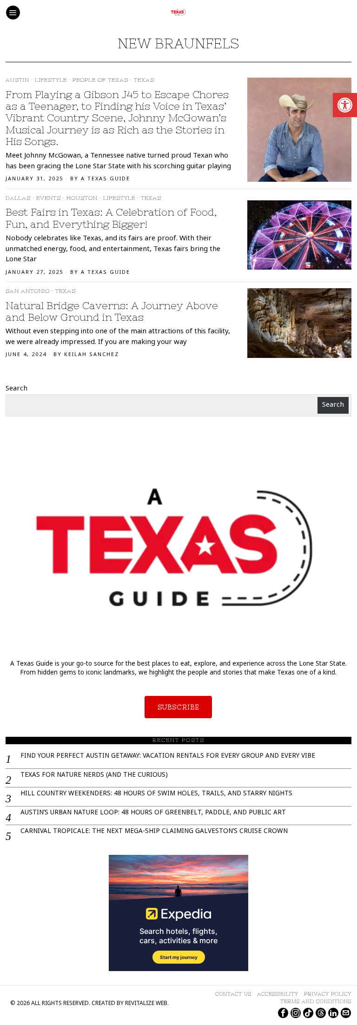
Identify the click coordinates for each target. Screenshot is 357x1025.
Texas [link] (144, 80)
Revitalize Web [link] (146, 1004)
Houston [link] (82, 198)
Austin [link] (17, 80)
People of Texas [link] (100, 80)
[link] (345, 105)
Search (16, 389)
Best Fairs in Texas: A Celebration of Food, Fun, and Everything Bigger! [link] (111, 218)
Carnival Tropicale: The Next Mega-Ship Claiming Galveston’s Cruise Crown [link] (154, 832)
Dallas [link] (18, 198)
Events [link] (48, 198)
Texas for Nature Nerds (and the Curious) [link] (94, 776)
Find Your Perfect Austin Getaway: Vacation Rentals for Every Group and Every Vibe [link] (167, 756)
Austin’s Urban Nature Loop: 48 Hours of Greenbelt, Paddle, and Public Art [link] (153, 813)
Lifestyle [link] (51, 80)
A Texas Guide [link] (105, 179)
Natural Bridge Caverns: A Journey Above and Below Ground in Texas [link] (112, 311)
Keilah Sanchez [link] (91, 354)
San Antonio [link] (28, 291)
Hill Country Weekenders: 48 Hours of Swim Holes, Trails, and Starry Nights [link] (156, 794)
